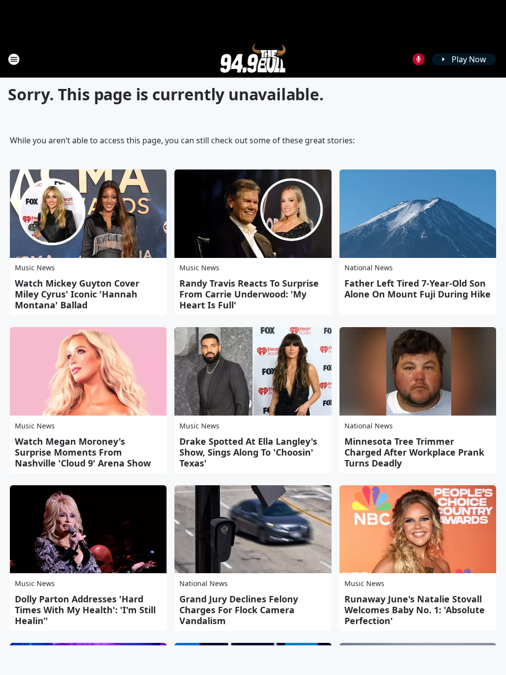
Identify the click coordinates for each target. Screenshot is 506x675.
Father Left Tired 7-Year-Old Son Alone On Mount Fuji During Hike (417, 288)
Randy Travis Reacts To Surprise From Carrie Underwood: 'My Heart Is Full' (249, 294)
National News (368, 267)
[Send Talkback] (418, 59)
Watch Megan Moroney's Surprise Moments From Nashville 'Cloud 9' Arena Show (83, 452)
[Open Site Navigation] (14, 59)
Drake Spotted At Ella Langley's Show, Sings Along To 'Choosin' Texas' (248, 452)
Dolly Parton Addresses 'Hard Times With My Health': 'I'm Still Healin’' (85, 609)
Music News (35, 267)
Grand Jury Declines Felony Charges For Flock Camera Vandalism (238, 609)
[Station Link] (253, 59)
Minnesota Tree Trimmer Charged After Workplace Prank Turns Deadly (414, 452)
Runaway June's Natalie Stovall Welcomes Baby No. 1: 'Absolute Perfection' (414, 609)
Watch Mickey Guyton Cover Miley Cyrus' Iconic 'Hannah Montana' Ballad (77, 294)
